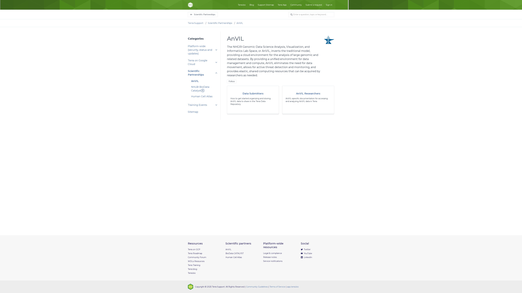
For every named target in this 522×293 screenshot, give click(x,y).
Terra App (282, 5)
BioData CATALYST (235, 253)
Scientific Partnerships (220, 23)
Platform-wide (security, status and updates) (200, 50)
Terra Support (195, 23)
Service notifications (272, 261)
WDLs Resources (196, 261)
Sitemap (193, 111)
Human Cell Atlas (201, 96)
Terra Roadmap (195, 253)
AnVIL (240, 23)
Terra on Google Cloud (197, 62)
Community (296, 5)
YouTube (307, 253)
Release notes (270, 257)
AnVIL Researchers (308, 93)
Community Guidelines (257, 287)
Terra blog (192, 269)
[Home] (190, 5)
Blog (251, 5)
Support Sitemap (266, 5)
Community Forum (197, 257)
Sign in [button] (329, 5)
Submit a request (314, 5)
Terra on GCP (194, 249)
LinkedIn (307, 257)
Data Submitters (253, 93)
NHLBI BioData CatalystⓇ (200, 88)
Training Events (197, 104)
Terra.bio (242, 5)
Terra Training (194, 265)
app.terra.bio (293, 287)
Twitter (306, 249)
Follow (232, 81)
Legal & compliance (272, 253)
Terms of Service (277, 287)
